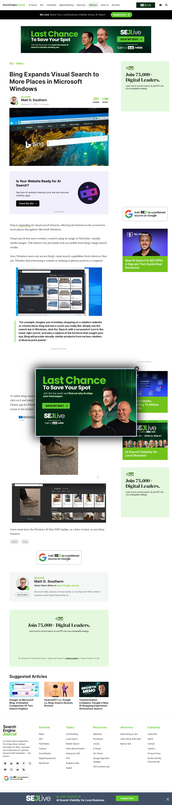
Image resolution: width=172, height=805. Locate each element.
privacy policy (72, 658)
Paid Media (51, 5)
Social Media (45, 753)
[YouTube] (17, 763)
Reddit (69, 768)
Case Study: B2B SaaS (130, 739)
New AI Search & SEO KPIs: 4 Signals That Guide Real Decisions (144, 264)
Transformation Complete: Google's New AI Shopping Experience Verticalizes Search (93, 704)
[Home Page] (14, 5)
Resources (81, 5)
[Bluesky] (5, 769)
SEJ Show (97, 753)
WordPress (44, 763)
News (14, 542)
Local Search (72, 739)
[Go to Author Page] (13, 100)
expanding (25, 225)
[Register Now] (145, 242)
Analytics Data (72, 763)
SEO (42, 5)
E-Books (97, 748)
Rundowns (98, 739)
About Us (105, 5)
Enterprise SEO (73, 753)
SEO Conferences (101, 766)
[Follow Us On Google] (59, 557)
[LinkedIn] (11, 763)
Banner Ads (125, 743)
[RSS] (23, 769)
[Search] (166, 5)
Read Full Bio (22, 595)
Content (42, 748)
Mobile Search (72, 743)
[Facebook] (23, 763)
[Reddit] (17, 769)
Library (96, 743)
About (150, 739)
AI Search (33, 5)
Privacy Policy (154, 753)
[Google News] (5, 763)
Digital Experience (47, 758)
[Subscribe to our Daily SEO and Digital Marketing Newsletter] (160, 5)
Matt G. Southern (34, 100)
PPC (68, 758)
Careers (151, 748)
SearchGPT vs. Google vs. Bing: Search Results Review (58, 702)
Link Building (72, 734)
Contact (151, 743)
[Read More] (145, 383)
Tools (25, 542)
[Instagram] (11, 769)
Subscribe (152, 734)
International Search (75, 748)
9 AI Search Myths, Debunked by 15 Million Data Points (142, 404)
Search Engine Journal (67, 585)
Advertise (116, 5)
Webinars (93, 5)
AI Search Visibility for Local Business (141, 453)
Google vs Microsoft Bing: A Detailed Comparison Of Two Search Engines (21, 704)
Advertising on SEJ (129, 734)
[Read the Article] (24, 689)
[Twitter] (29, 763)
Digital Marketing (66, 5)
